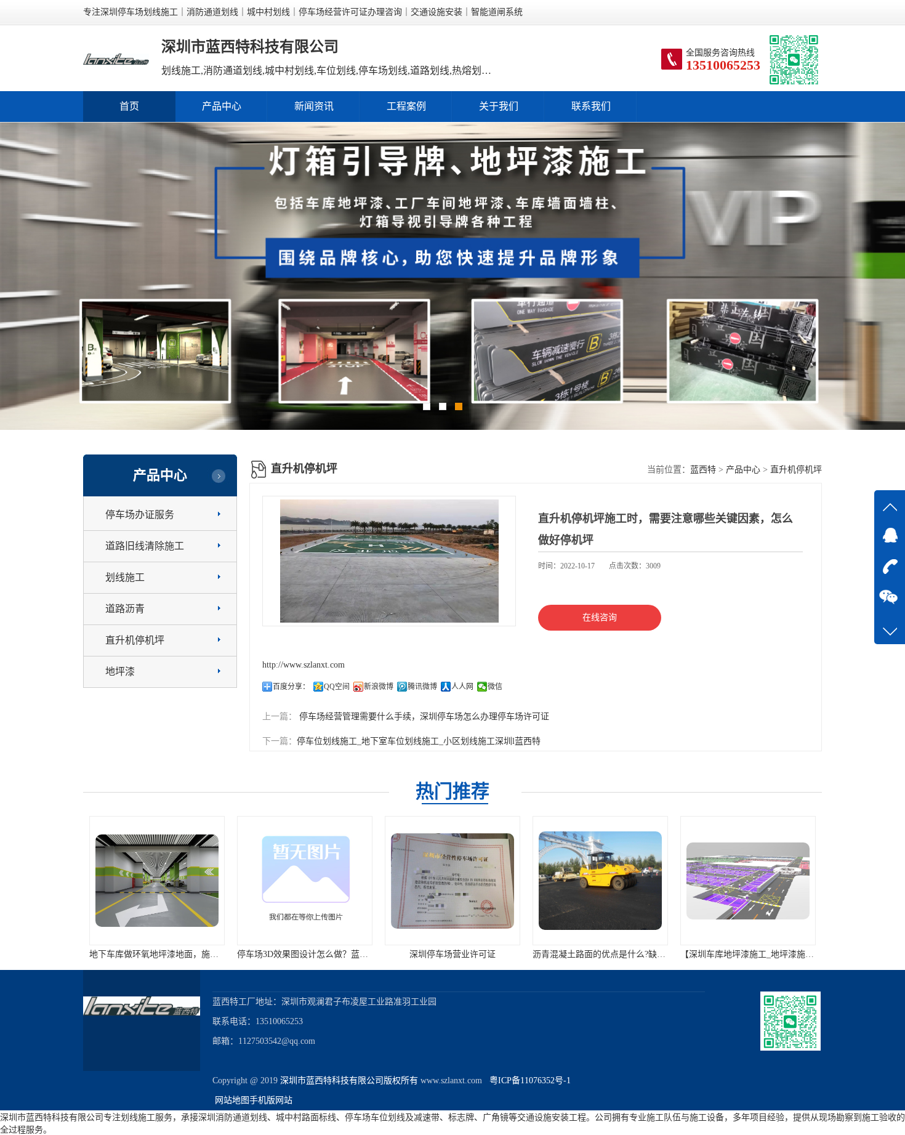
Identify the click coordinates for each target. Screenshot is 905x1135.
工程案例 (406, 106)
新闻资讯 (314, 106)
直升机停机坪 (134, 640)
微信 (495, 686)
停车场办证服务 (139, 514)
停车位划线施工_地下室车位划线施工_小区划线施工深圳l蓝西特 (419, 741)
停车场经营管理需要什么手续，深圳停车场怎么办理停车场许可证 (423, 716)
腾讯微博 (422, 686)
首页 (129, 106)
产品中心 (221, 106)
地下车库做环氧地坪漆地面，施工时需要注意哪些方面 (168, 954)
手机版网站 (270, 1100)
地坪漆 (120, 671)
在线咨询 (599, 617)
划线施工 (125, 577)
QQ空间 (337, 686)
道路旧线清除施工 (144, 546)
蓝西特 (703, 469)
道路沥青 (125, 609)
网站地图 (232, 1100)
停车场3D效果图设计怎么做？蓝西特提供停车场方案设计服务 (329, 954)
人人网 (462, 686)
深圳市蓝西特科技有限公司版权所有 (349, 1080)
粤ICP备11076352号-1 (528, 1080)
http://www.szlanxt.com (303, 664)
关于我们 (498, 106)
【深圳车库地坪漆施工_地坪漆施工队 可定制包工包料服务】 (771, 954)
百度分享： (291, 686)
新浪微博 (378, 686)
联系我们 (591, 106)
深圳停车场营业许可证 (428, 954)
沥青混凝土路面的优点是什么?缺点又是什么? (593, 954)
